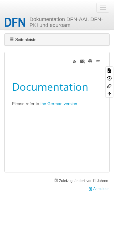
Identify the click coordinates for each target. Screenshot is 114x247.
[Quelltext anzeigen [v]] (109, 70)
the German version (58, 103)
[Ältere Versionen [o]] (109, 77)
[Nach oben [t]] (109, 93)
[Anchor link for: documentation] (93, 86)
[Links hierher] (109, 85)
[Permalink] (98, 61)
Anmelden (101, 189)
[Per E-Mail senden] (82, 61)
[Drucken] (90, 61)
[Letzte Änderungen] (74, 61)
